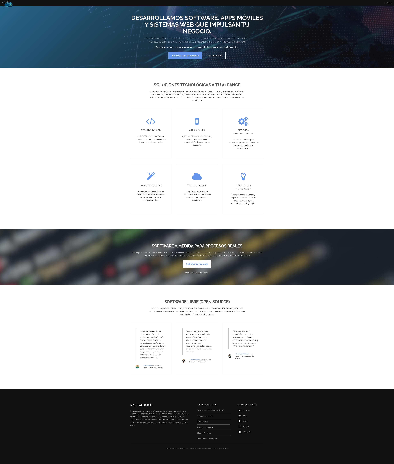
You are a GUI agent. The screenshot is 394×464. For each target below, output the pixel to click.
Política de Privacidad (204, 448)
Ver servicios (215, 55)
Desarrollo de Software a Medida (210, 410)
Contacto (247, 432)
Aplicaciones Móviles (205, 416)
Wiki (245, 416)
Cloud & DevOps (204, 433)
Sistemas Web (203, 422)
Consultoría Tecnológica (207, 439)
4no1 (245, 421)
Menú (389, 3)
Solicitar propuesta (197, 264)
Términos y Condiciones (220, 448)
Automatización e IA (205, 427)
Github (246, 426)
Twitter (246, 410)
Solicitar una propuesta (185, 55)
